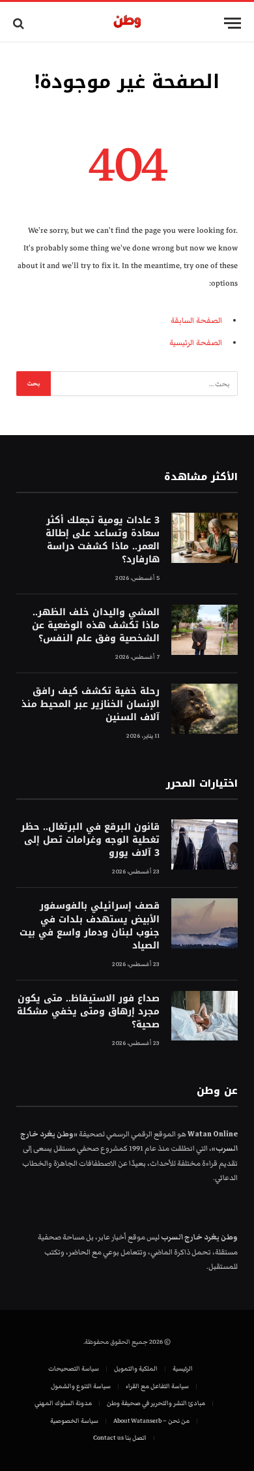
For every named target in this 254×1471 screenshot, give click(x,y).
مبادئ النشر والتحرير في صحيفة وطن (156, 1403)
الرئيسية (183, 1368)
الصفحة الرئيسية (195, 343)
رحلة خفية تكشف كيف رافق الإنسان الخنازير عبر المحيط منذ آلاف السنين (90, 704)
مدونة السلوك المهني (63, 1403)
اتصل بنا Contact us (120, 1438)
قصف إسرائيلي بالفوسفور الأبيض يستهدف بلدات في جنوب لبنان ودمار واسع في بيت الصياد (90, 925)
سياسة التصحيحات (73, 1368)
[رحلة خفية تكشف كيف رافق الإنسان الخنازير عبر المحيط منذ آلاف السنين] (204, 709)
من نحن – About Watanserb (151, 1421)
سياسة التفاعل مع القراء (157, 1386)
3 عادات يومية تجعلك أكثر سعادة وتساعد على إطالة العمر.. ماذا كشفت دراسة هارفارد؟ (103, 539)
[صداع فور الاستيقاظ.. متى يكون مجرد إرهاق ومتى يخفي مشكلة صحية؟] (204, 1016)
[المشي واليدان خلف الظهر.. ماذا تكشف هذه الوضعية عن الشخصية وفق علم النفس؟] (204, 630)
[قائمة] (232, 23)
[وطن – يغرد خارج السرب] (127, 23)
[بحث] (20, 23)
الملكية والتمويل (136, 1368)
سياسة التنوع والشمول (81, 1386)
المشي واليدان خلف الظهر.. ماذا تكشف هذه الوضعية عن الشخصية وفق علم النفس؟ (96, 625)
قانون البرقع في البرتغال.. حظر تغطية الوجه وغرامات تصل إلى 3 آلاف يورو (90, 840)
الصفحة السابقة (196, 320)
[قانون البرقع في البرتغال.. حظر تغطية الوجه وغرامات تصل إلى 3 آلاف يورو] (204, 844)
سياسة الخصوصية (74, 1421)
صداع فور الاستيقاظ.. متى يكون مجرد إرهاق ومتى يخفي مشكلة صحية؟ (88, 1011)
